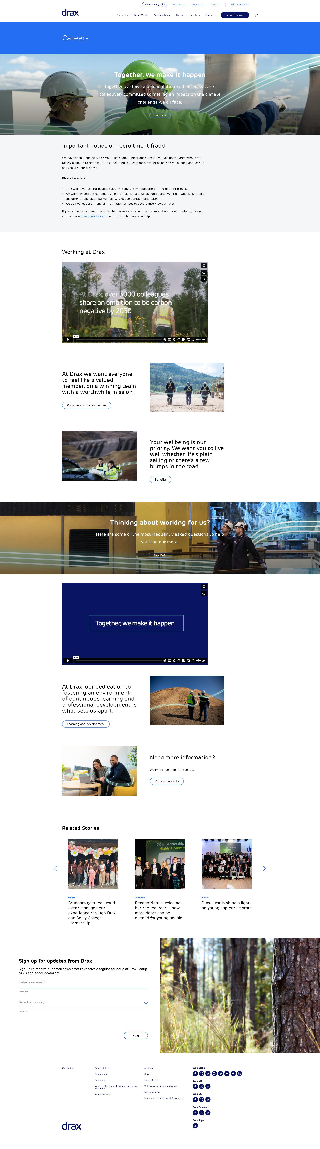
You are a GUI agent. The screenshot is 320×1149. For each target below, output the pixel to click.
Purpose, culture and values (86, 405)
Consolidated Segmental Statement (164, 1098)
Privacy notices (103, 1094)
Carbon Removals (235, 15)
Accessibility (102, 1068)
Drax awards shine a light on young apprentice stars (227, 905)
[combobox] (83, 1005)
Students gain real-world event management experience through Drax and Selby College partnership (92, 912)
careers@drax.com (95, 216)
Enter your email (32, 982)
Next (264, 868)
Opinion (140, 897)
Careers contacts (167, 781)
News (72, 897)
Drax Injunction (152, 1092)
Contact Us (68, 1068)
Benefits (161, 479)
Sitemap (148, 1068)
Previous (55, 868)
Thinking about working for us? (160, 522)
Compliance (101, 1074)
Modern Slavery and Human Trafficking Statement (116, 1087)
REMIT (147, 1074)
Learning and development (86, 724)
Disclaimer (100, 1080)
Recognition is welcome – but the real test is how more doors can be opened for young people (159, 910)
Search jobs (160, 115)
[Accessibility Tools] (154, 4)
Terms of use (151, 1080)
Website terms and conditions (160, 1086)
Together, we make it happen (160, 74)
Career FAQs (160, 555)
